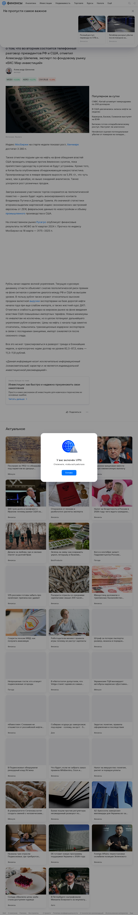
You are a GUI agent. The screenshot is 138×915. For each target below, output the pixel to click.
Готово (69, 473)
